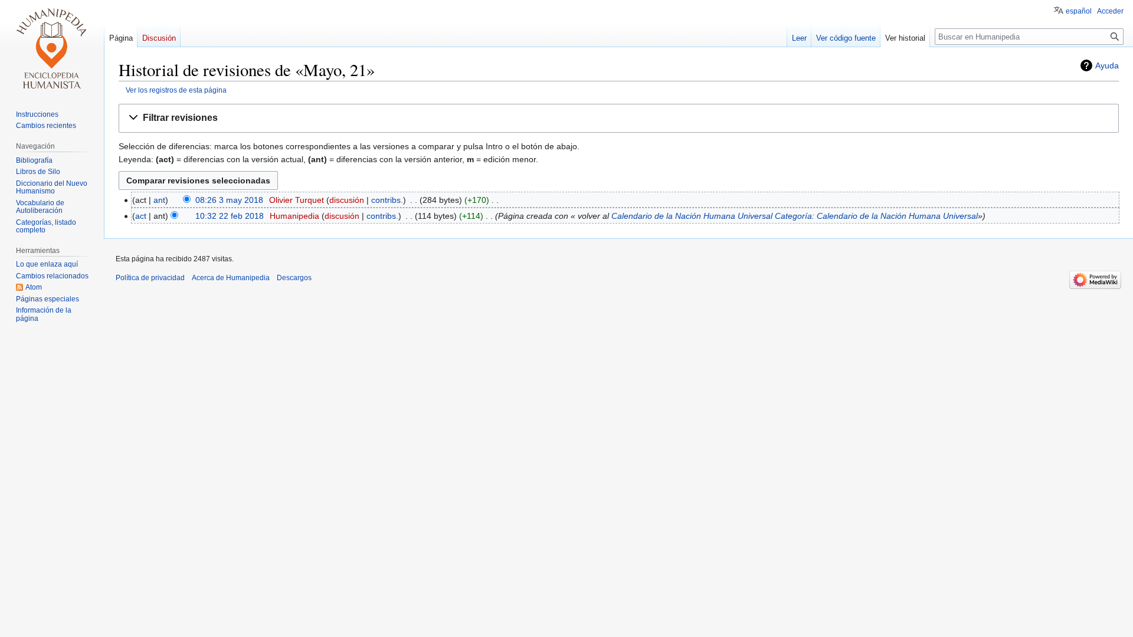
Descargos (294, 278)
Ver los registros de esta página (176, 90)
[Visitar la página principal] (52, 47)
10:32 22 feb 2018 (229, 216)
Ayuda (1107, 65)
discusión (346, 200)
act (140, 216)
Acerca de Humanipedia (231, 278)
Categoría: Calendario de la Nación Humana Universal (876, 216)
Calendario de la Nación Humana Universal (691, 216)
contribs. (387, 200)
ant (159, 200)
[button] (619, 118)
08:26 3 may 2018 (229, 200)
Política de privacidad (150, 278)
